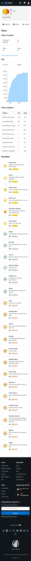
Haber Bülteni (5, 477)
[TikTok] (4, 531)
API (2, 479)
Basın (17, 466)
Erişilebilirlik (5, 488)
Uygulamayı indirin (23, 485)
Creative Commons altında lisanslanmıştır (15, 554)
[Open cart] (24, 3)
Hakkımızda (4, 466)
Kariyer (3, 474)
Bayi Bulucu (19, 477)
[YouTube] (17, 531)
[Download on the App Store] (23, 489)
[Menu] (2, 3)
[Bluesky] (24, 531)
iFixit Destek (4, 471)
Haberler (18, 468)
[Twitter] (10, 531)
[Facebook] (7, 531)
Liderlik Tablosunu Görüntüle (9, 55)
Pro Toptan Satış (20, 474)
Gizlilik (3, 491)
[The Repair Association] (15, 534)
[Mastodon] (21, 531)
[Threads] (27, 531)
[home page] (8, 3)
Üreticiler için (20, 479)
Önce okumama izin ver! (10, 516)
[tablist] (15, 24)
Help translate (14, 525)
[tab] (6, 24)
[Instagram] (14, 531)
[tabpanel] (15, 240)
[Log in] (28, 3)
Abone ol (15, 513)
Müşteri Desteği (6, 468)
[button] (20, 3)
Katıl (17, 471)
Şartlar (3, 494)
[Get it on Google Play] (23, 495)
